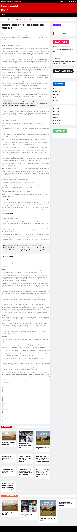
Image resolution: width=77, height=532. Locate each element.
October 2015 (56, 123)
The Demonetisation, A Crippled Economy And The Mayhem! (8, 458)
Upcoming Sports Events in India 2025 (8, 443)
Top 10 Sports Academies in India (42, 448)
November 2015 (57, 120)
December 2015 (57, 117)
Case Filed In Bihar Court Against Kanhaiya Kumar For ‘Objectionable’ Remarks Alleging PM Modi (42, 472)
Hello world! (69, 76)
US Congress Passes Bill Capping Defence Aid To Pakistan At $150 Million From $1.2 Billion (25, 472)
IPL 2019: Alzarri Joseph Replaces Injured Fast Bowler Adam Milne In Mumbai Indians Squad (8, 486)
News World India (9, 7)
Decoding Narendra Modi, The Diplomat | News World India (18, 19)
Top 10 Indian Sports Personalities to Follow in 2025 (26, 445)
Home (3, 15)
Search (57, 25)
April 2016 (55, 106)
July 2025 (55, 88)
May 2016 (55, 103)
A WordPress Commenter (59, 76)
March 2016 (56, 108)
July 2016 (55, 97)
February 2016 (56, 111)
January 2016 (56, 114)
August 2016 (56, 94)
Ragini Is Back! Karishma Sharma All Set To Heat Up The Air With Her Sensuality (25, 459)
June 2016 (55, 100)
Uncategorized (56, 136)
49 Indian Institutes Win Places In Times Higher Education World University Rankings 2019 (42, 459)
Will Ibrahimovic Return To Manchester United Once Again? (8, 471)
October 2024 (56, 91)
